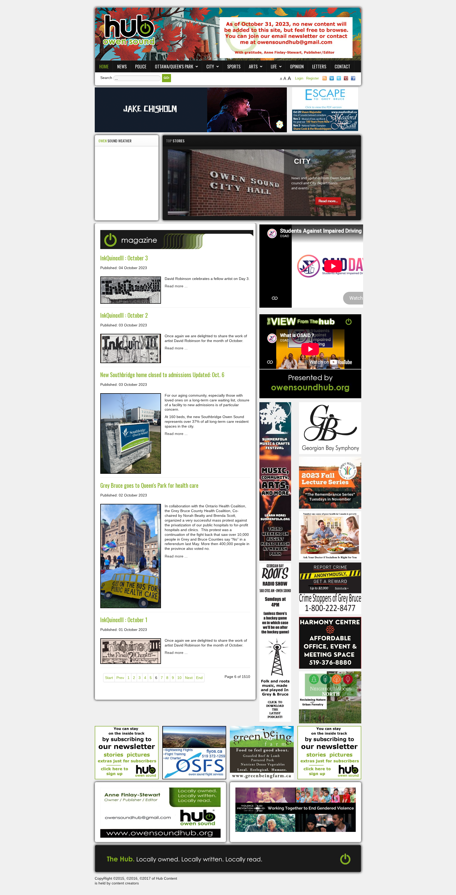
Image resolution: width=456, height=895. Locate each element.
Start (109, 678)
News (122, 66)
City (210, 66)
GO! (166, 78)
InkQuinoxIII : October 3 (124, 258)
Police (140, 66)
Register (312, 78)
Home (104, 66)
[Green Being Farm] (262, 752)
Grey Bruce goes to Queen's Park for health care (149, 485)
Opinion (297, 66)
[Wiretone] (191, 109)
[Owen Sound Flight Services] (194, 752)
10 (179, 678)
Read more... (328, 201)
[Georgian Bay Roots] (275, 642)
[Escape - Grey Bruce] (325, 98)
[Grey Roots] (330, 482)
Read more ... (176, 286)
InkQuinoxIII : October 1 (123, 620)
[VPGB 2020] (295, 809)
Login (299, 78)
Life (274, 66)
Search (106, 78)
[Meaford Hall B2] (325, 120)
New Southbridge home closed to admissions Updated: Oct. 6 (162, 375)
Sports (233, 66)
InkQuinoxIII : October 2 (124, 315)
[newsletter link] (127, 752)
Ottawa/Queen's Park (174, 66)
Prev (120, 678)
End (199, 678)
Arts (253, 66)
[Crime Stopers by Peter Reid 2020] (330, 588)
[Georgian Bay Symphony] (330, 428)
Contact (342, 66)
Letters (319, 66)
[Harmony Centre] (330, 642)
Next (189, 678)
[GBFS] (275, 481)
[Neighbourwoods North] (330, 697)
